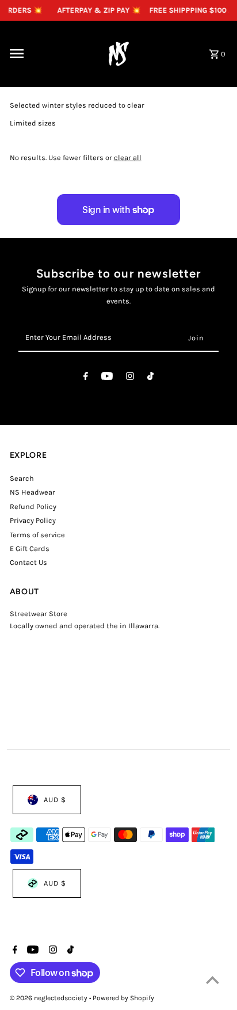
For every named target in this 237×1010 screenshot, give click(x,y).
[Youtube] (107, 378)
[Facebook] (85, 378)
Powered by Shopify (123, 998)
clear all (128, 157)
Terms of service (37, 534)
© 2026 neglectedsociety (49, 998)
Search (22, 478)
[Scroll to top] (212, 980)
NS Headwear (32, 492)
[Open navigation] (47, 53)
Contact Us (28, 562)
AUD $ (55, 799)
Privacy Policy (33, 520)
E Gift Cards (29, 548)
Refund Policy (33, 506)
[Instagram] (130, 378)
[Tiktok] (150, 378)
